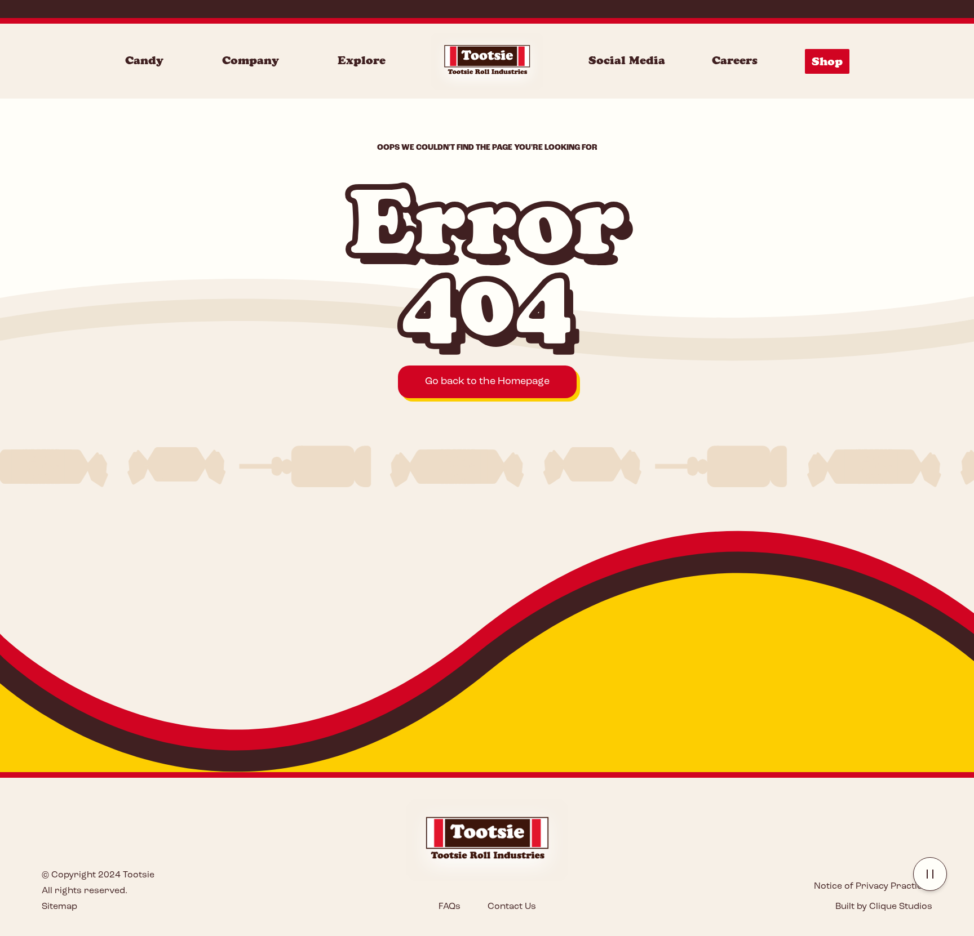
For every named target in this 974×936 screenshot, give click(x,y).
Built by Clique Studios (883, 906)
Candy (144, 60)
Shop (827, 61)
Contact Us (512, 906)
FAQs (450, 906)
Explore (362, 60)
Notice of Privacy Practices (873, 886)
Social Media (626, 60)
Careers (735, 60)
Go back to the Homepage (487, 382)
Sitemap (59, 906)
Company (250, 60)
